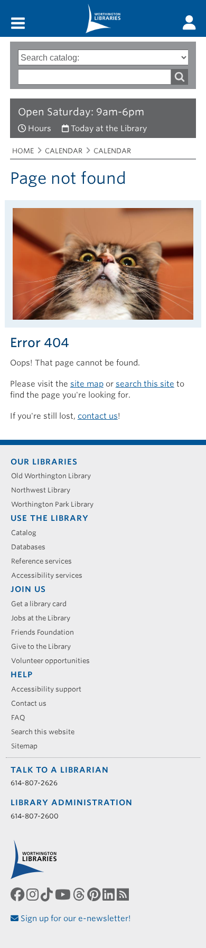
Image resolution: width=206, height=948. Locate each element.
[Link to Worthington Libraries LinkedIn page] (109, 894)
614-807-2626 (34, 783)
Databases (31, 547)
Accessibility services (50, 575)
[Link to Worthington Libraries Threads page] (80, 894)
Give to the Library (44, 646)
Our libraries (44, 462)
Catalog (27, 533)
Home (23, 151)
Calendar (63, 151)
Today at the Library (109, 128)
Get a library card (42, 604)
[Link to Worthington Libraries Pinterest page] (94, 894)
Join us (28, 589)
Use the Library (50, 518)
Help (22, 674)
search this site (145, 384)
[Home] (103, 18)
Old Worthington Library (54, 476)
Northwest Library (44, 490)
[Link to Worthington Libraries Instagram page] (33, 894)
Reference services (45, 561)
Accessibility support (49, 689)
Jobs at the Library (44, 618)
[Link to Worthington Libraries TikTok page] (48, 894)
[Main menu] (18, 24)
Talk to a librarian (60, 770)
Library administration (72, 802)
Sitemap (28, 746)
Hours (39, 128)
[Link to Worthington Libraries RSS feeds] (124, 894)
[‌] (189, 23)
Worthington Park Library (55, 504)
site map (87, 384)
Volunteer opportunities (54, 661)
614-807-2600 (35, 816)
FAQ (21, 718)
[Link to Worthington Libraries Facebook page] (18, 894)
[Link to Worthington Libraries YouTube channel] (64, 894)
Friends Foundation (46, 632)
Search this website (46, 732)
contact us (98, 416)
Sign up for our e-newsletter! (74, 918)
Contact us (32, 703)
